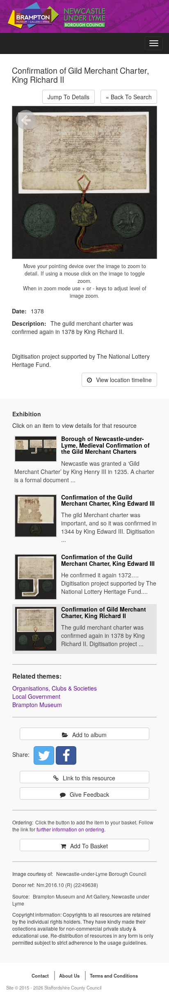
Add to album (89, 735)
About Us (69, 975)
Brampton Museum (37, 704)
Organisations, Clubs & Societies (54, 688)
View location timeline (124, 380)
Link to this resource (89, 778)
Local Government (36, 696)
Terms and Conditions (114, 975)
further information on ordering (70, 829)
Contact (40, 975)
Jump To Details (68, 97)
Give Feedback (89, 794)
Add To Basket (89, 846)
